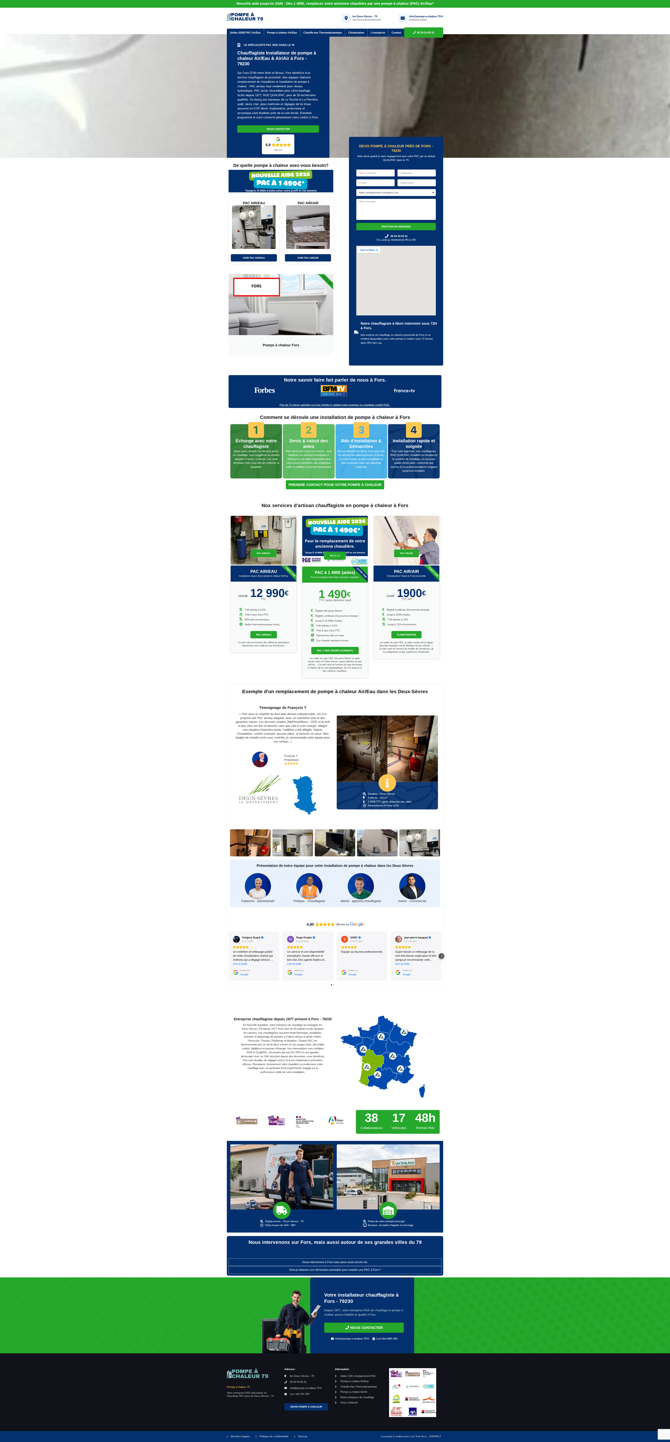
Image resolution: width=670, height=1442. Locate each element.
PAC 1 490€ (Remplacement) (335, 650)
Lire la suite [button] (240, 963)
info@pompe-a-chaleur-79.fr (426, 16)
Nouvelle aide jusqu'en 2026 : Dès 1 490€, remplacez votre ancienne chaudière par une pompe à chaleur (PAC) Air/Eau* (335, 3)
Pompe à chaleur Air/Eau (282, 32)
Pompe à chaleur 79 (238, 1386)
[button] (228, 956)
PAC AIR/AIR (406, 553)
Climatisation (356, 32)
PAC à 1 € (335, 556)
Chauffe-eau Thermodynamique (322, 32)
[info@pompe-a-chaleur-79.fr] (403, 18)
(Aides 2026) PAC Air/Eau (245, 32)
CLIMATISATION (406, 634)
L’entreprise (378, 32)
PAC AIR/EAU (263, 553)
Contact (396, 32)
